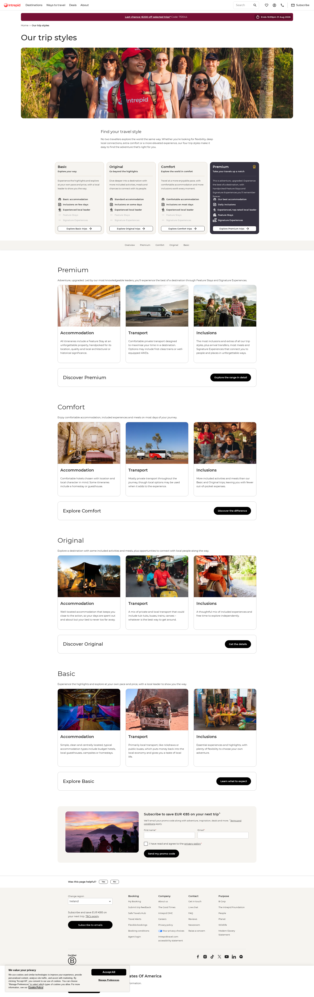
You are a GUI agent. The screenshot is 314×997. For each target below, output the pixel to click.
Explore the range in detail (230, 377)
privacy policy (192, 843)
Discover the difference (232, 510)
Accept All (109, 972)
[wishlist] (266, 5)
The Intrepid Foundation (231, 907)
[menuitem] (12, 5)
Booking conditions (138, 930)
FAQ (190, 913)
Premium (145, 245)
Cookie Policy (36, 987)
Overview (130, 245)
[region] (157, 280)
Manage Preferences (108, 980)
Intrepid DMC (165, 913)
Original (173, 245)
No (114, 881)
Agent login (134, 936)
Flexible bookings (137, 925)
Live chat (193, 907)
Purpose (223, 896)
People (222, 913)
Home (24, 25)
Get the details (238, 644)
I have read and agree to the (175, 843)
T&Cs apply (92, 916)
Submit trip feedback (139, 907)
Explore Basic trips (77, 228)
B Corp (222, 901)
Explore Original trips (128, 228)
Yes (103, 881)
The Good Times (166, 907)
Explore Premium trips (231, 228)
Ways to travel (55, 5)
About (84, 5)
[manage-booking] (274, 5)
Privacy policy (165, 925)
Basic (186, 245)
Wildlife (222, 925)
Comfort (160, 245)
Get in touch (194, 901)
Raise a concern (196, 930)
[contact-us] (282, 5)
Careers (162, 919)
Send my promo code (161, 853)
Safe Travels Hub (137, 913)
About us (163, 901)
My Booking (134, 901)
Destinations (34, 5)
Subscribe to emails (90, 924)
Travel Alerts (134, 919)
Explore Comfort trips (180, 228)
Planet (222, 919)
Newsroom (194, 925)
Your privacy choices (173, 930)
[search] (242, 5)
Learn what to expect (233, 781)
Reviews (192, 919)
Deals (73, 5)
